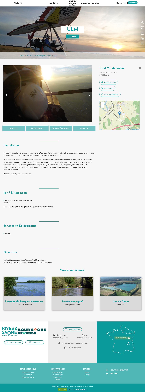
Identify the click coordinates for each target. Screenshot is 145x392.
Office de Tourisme (28, 372)
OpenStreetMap (135, 129)
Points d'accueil (15, 342)
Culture (87, 375)
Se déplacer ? (57, 377)
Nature (87, 372)
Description (13, 128)
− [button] (102, 106)
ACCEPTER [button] (62, 389)
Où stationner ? (58, 375)
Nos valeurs (28, 375)
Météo (58, 380)
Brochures (36, 342)
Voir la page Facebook (111, 94)
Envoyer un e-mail (110, 82)
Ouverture (84, 128)
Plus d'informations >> (80, 389)
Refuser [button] (70, 389)
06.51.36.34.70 (108, 88)
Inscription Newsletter (118, 370)
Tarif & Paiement (37, 128)
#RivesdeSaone (75, 348)
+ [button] (102, 103)
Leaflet (128, 129)
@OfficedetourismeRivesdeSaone (74, 343)
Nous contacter (74, 329)
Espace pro (113, 373)
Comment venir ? (57, 372)
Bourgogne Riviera (28, 377)
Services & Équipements (61, 128)
